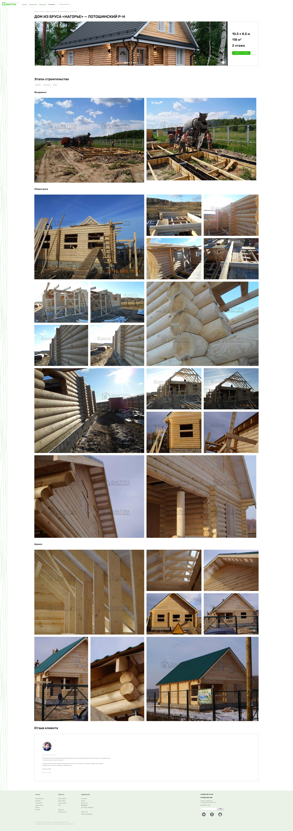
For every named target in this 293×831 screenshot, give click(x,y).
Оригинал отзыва (46, 772)
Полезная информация (87, 814)
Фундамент (38, 84)
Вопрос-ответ (84, 811)
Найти (220, 808)
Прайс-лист (61, 809)
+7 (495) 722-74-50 (64, 4)
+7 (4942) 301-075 (206, 798)
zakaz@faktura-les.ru (205, 805)
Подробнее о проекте (241, 53)
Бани (59, 805)
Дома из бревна (62, 798)
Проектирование (39, 798)
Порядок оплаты (62, 811)
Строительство (39, 803)
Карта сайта (71, 824)
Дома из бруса (61, 800)
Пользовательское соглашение (43, 824)
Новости (83, 800)
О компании (84, 798)
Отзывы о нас (84, 803)
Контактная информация (87, 807)
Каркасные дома (62, 803)
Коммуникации (39, 805)
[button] (43, 62)
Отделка (37, 807)
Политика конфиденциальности (59, 824)
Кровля (55, 84)
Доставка (37, 809)
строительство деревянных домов (60, 822)
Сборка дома (47, 84)
